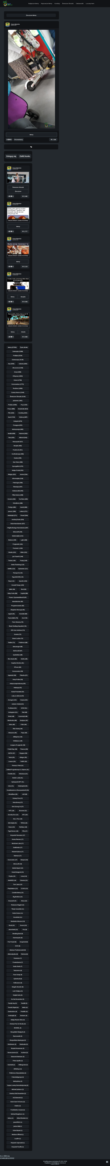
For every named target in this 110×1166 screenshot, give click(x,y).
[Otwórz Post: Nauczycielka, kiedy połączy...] (18, 327)
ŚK (58, 1164)
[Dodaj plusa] (8, 139)
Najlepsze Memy (33, 3)
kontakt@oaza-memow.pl (58, 1163)
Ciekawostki (79, 3)
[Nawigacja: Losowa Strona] (31, 147)
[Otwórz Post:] (31, 128)
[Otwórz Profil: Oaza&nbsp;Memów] (8, 25)
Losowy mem (90, 3)
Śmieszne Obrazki (67, 3)
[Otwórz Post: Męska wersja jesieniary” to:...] (18, 256)
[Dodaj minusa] (10, 139)
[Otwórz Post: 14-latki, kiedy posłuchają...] (18, 292)
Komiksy (57, 3)
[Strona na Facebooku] (107, 1162)
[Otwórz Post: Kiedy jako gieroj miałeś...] (18, 221)
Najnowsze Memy (46, 3)
